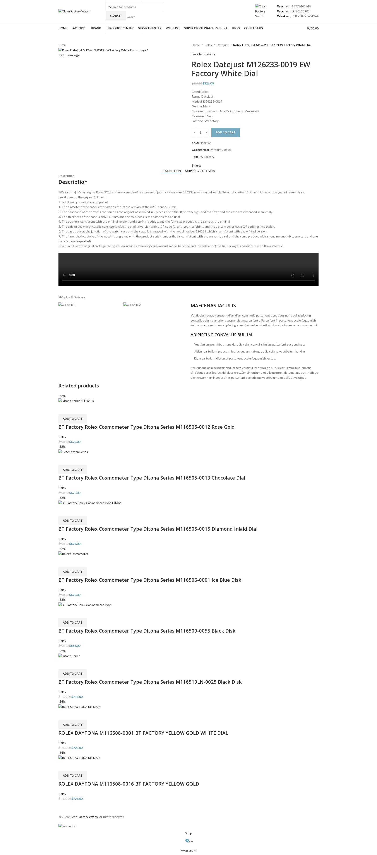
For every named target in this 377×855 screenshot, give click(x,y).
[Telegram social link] (223, 166)
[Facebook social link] (203, 166)
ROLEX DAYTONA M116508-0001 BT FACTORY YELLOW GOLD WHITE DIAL (143, 732)
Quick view (63, 408)
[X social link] (208, 166)
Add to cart (225, 132)
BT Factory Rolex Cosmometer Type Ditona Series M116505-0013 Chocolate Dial (151, 477)
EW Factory (206, 156)
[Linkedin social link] (218, 166)
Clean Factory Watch (83, 817)
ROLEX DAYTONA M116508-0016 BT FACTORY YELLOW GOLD (128, 783)
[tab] (171, 171)
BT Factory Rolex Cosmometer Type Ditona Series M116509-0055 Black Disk (146, 630)
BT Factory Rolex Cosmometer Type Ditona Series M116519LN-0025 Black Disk (150, 681)
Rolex (208, 45)
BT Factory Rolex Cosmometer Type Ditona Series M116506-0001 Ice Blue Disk (149, 579)
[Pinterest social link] (213, 166)
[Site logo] (74, 11)
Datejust (223, 45)
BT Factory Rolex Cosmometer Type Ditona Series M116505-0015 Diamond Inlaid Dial (157, 528)
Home (196, 45)
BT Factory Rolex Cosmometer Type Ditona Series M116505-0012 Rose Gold (146, 426)
